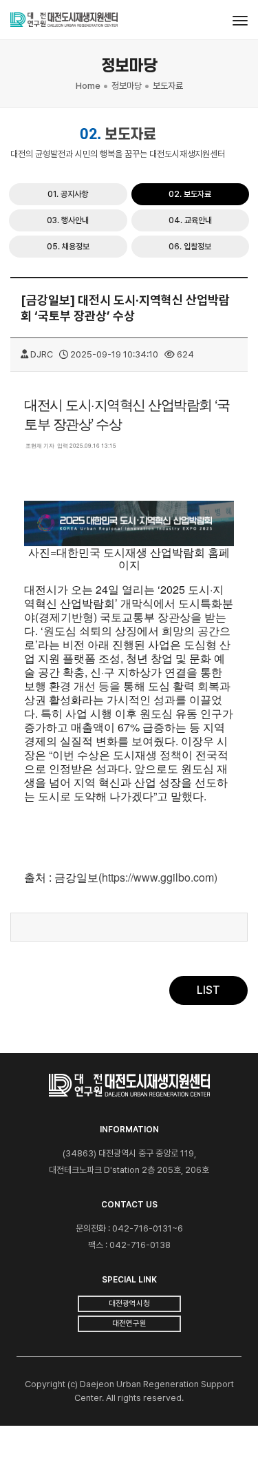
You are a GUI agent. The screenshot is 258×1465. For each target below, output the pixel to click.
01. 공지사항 (67, 194)
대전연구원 (129, 1323)
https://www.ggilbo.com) (159, 877)
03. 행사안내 (68, 220)
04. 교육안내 (190, 220)
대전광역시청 (129, 1303)
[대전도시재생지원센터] (64, 20)
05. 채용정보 (68, 246)
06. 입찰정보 (190, 246)
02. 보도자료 (190, 194)
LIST (208, 990)
